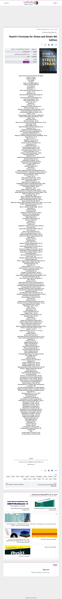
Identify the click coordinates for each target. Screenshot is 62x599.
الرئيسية (55, 29)
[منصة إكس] (48, 44)
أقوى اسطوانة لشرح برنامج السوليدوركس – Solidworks (46, 485)
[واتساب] (45, 44)
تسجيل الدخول (30, 464)
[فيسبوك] (52, 44)
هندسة (51, 29)
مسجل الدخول (40, 572)
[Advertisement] (31, 15)
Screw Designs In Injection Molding (14, 484)
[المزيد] (42, 44)
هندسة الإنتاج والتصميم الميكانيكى (43, 29)
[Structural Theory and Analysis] (44, 536)
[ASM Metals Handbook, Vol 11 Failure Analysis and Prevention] (44, 505)
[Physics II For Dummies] (44, 551)
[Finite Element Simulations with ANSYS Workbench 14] (17, 505)
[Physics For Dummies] (17, 551)
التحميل (27, 62)
